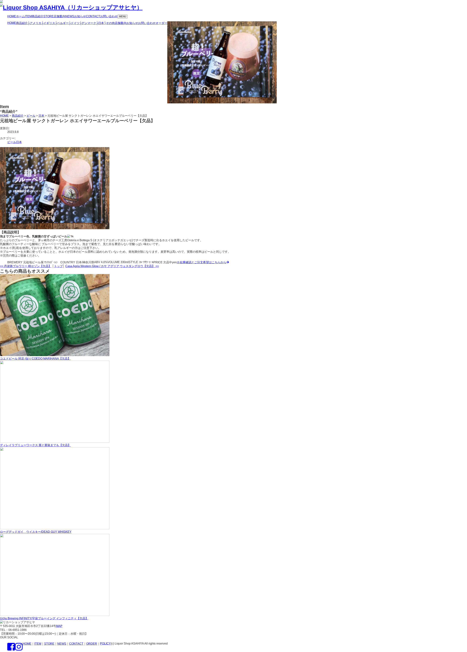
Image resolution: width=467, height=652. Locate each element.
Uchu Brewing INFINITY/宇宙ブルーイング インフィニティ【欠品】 (44, 618)
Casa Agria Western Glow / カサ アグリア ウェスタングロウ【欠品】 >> (112, 266)
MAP (59, 626)
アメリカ (34, 23)
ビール (11, 142)
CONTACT (76, 643)
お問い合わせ (147, 23)
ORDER (91, 643)
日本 (100, 23)
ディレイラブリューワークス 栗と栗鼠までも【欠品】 (35, 445)
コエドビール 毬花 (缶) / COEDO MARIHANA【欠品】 (35, 358)
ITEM (37, 643)
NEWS (61, 643)
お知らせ (132, 23)
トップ (58, 266)
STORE (49, 643)
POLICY (105, 643)
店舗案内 (120, 23)
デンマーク (88, 23)
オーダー (161, 23)
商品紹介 (22, 23)
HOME (11, 22)
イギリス (48, 23)
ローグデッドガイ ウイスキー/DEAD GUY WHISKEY (36, 531)
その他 (109, 23)
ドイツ (74, 23)
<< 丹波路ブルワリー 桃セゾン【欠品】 (25, 266)
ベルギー (62, 23)
